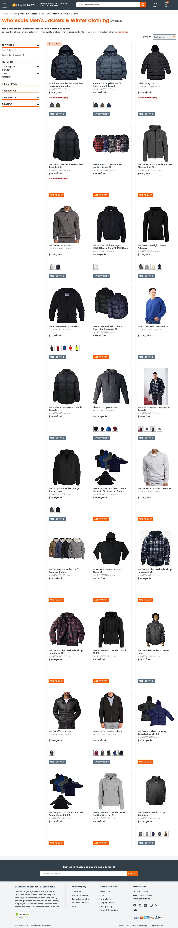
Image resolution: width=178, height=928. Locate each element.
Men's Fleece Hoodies (60, 245)
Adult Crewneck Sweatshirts (153, 326)
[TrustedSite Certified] (22, 915)
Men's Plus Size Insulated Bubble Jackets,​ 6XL (66, 166)
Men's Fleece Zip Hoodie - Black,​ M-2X (110, 651)
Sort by (147, 37)
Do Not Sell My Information (41, 926)
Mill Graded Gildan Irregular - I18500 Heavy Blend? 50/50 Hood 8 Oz (110, 247)
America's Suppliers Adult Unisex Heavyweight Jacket (66, 84)
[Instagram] (151, 906)
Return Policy (105, 899)
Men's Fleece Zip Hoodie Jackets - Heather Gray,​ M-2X (111, 813)
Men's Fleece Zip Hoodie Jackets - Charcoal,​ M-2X (156, 166)
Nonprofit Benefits (81, 895)
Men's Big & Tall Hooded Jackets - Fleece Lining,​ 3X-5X (67, 813)
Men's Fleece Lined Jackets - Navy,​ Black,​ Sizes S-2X (108, 327)
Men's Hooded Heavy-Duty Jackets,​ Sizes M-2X (152, 732)
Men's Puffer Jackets (60, 731)
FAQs (101, 895)
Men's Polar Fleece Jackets (107, 731)
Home (5, 13)
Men (55, 13)
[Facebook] (135, 906)
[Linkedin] (146, 905)
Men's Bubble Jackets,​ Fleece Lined (153, 651)
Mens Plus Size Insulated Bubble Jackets (65, 408)
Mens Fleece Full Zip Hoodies (64, 326)
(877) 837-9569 (140, 891)
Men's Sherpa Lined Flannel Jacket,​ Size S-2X (107, 166)
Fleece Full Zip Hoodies (105, 407)
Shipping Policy (106, 902)
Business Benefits (80, 902)
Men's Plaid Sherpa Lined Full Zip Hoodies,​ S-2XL (155, 570)
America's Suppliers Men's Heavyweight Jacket (107, 84)
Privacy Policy (105, 906)
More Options (57, 114)
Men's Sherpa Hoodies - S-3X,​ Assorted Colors (64, 570)
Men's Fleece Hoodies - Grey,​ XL (154, 488)
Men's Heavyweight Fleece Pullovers (152, 246)
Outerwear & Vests (69, 13)
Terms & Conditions (108, 910)
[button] (155, 5)
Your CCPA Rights (21, 926)
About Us (76, 891)
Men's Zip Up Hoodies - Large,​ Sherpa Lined (64, 489)
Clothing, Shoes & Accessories (25, 13)
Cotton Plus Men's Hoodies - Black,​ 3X (108, 570)
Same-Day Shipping (13, 55)
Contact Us (104, 891)
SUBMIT (132, 873)
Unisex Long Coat (147, 83)
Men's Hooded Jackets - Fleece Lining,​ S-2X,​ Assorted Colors (109, 489)
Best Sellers (9, 50)
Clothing (46, 13)
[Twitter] (140, 906)
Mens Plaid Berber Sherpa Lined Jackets (154, 408)
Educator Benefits (80, 899)
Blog (74, 906)
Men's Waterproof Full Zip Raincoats (151, 813)
